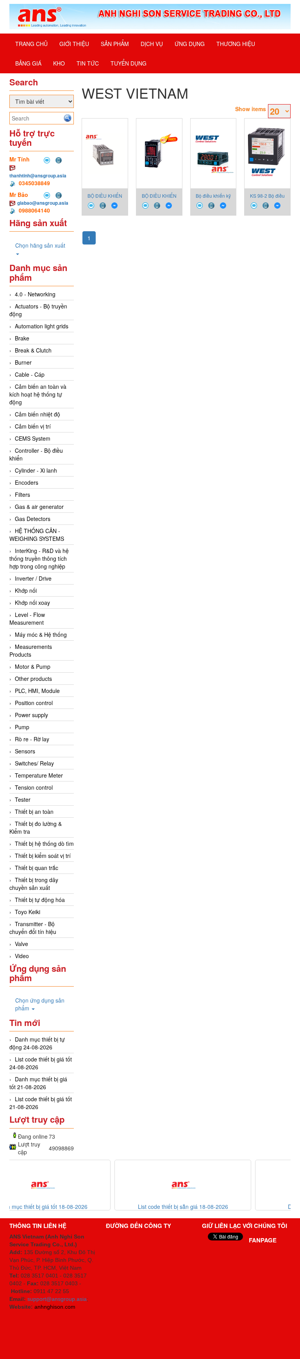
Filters (22, 494)
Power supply (31, 715)
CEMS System (32, 438)
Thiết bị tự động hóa (40, 900)
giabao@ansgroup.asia (42, 202)
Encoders (26, 482)
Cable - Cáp (30, 374)
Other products (33, 678)
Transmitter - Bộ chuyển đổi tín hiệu (32, 928)
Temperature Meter (39, 775)
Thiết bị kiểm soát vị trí (43, 855)
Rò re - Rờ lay (32, 739)
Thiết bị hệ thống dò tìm (44, 843)
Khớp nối (26, 590)
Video (22, 956)
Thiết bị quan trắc (36, 868)
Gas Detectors (32, 519)
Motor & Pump (32, 666)
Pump (22, 727)
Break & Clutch (33, 350)
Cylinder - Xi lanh (36, 470)
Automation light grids (41, 326)
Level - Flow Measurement (27, 618)
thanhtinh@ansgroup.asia (37, 175)
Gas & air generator (39, 506)
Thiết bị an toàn (34, 811)
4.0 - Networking (35, 294)
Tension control (34, 787)
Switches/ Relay (34, 763)
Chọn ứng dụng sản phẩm (39, 1004)
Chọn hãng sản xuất (40, 245)
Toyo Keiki (27, 912)
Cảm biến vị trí (33, 426)
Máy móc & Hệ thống (41, 634)
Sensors (25, 751)
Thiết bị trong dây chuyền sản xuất (33, 883)
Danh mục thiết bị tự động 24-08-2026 (37, 1043)
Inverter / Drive (33, 578)
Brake (22, 338)
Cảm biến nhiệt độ (37, 414)
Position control (34, 703)
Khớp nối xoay (32, 602)
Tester (22, 799)
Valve (21, 944)
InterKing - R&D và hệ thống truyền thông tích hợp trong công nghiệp (39, 558)
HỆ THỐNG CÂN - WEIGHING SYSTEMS (36, 534)
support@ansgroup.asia (57, 1299)
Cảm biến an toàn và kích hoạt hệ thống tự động (37, 394)
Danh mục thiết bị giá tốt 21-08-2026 (38, 1083)
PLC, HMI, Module (37, 691)
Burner (23, 362)
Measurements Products (30, 650)
